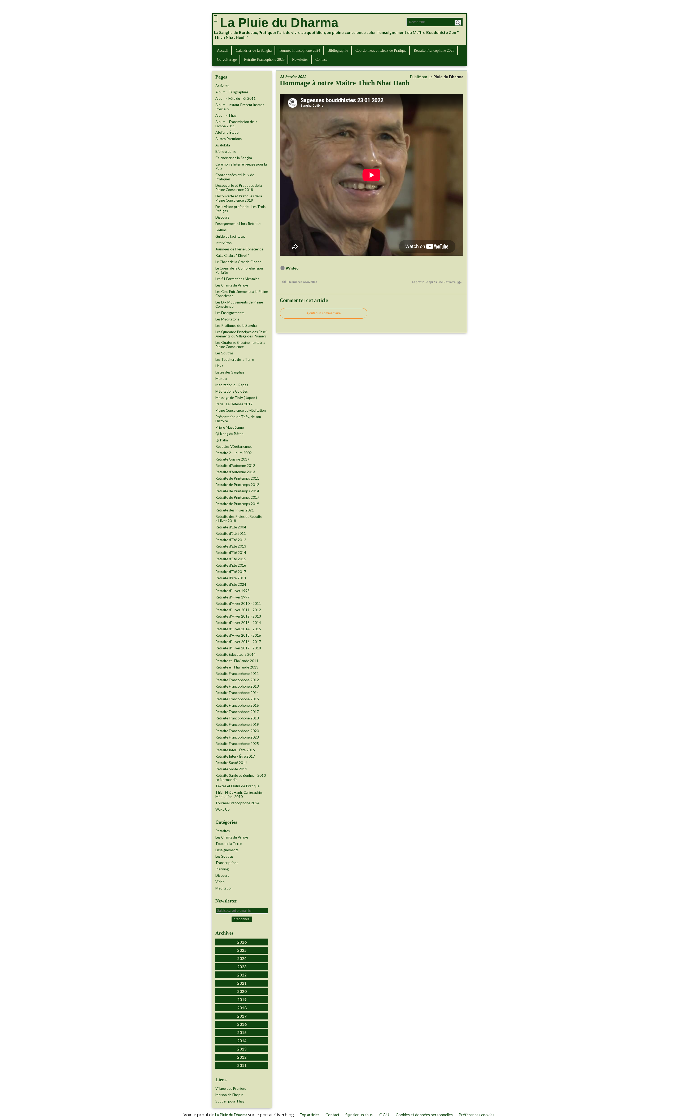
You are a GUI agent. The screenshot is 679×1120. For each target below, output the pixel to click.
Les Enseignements (229, 313)
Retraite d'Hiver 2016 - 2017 (238, 642)
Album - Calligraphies (231, 92)
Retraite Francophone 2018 (237, 718)
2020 (242, 991)
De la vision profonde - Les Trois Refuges (240, 209)
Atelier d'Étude (226, 132)
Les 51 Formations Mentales (237, 279)
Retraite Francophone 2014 (237, 693)
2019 (242, 999)
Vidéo (220, 882)
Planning (222, 869)
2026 (242, 942)
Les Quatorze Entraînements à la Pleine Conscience (240, 344)
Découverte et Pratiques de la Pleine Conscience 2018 (238, 187)
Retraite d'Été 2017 (230, 572)
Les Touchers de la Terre (234, 359)
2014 (242, 1040)
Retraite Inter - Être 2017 (235, 756)
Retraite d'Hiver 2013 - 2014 (238, 622)
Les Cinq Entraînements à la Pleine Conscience (241, 293)
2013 (242, 1049)
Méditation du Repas (231, 385)
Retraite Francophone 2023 (264, 60)
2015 (242, 1032)
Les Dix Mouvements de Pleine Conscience (239, 304)
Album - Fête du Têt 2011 (235, 98)
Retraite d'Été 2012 (230, 540)
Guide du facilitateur (231, 236)
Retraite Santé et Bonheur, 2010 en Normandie (240, 777)
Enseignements (226, 850)
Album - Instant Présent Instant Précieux (239, 107)
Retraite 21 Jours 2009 (233, 453)
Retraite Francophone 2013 (237, 686)
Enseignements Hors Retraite (237, 224)
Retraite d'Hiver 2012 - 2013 (238, 616)
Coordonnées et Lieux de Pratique (380, 51)
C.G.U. (384, 1115)
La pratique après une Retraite (434, 282)
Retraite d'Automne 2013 (235, 472)
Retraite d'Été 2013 (230, 546)
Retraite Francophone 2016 (237, 705)
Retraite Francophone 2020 (237, 731)
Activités (222, 86)
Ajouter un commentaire (323, 313)
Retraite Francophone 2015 (237, 699)
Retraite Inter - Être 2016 (235, 750)
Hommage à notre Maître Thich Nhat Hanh (344, 83)
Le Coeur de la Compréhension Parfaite (239, 270)
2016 (242, 1024)
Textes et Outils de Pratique (237, 786)
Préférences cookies (476, 1115)
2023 (242, 966)
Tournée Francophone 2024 (299, 51)
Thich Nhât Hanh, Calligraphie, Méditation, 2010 (239, 794)
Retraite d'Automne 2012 (235, 465)
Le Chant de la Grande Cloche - (239, 262)
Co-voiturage (227, 60)
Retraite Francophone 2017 (237, 712)
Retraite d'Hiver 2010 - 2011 (238, 603)
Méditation (224, 888)
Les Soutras (224, 353)
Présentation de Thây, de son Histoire (238, 419)
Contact (321, 60)
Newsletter (300, 60)
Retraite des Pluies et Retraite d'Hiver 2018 (238, 518)
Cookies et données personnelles (424, 1115)
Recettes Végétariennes (233, 446)
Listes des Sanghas (229, 372)
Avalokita (222, 145)
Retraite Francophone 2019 (237, 724)
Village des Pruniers (230, 1088)
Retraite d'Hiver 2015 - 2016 (238, 635)
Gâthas (221, 230)
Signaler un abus (359, 1115)
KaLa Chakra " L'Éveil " (232, 255)
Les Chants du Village (231, 285)
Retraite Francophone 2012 (237, 680)
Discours (222, 217)
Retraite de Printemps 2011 (237, 478)
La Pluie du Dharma (279, 23)
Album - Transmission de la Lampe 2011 (236, 124)
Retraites (222, 831)
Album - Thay (226, 115)
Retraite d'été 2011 (230, 533)
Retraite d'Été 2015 (230, 559)
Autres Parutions (228, 139)
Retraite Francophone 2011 (237, 673)
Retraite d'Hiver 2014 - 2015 (238, 629)
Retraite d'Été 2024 (230, 584)
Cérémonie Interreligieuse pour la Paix (241, 166)
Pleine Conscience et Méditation (240, 410)
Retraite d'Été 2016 (230, 565)
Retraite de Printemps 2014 (237, 491)
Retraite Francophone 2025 (434, 51)
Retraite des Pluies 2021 (234, 510)
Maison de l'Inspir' (229, 1095)
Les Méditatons (227, 319)
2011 (242, 1065)
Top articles (310, 1115)
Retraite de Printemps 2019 (237, 504)
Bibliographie (338, 51)
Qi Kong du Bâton (229, 434)
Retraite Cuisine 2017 (232, 459)
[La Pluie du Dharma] (215, 18)
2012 (242, 1057)
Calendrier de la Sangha (254, 51)
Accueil (222, 51)
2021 (242, 983)
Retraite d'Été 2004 (230, 527)
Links (219, 366)
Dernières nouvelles (302, 282)
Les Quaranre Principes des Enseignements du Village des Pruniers (241, 334)
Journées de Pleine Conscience (239, 249)
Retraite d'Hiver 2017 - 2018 (238, 648)
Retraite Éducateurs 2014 (235, 654)
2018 (242, 1007)
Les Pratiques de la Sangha (236, 325)
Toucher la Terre (228, 843)
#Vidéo (292, 268)
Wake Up (222, 809)
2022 (242, 975)
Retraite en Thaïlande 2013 (236, 667)
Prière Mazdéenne (229, 427)
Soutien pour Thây (230, 1101)
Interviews (223, 243)
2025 (242, 950)
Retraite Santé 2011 (231, 763)
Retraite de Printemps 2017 (237, 497)
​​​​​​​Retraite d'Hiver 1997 (232, 597)
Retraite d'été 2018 (230, 578)
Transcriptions (226, 863)
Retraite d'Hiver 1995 (232, 591)
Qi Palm (221, 440)
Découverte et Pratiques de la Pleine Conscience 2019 (238, 198)
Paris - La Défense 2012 (234, 404)
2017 (242, 1016)
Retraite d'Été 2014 (230, 552)
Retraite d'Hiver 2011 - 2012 (238, 610)
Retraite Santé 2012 (231, 769)
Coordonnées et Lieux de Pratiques (234, 177)
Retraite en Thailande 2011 (236, 661)
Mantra (221, 378)
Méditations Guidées (231, 391)
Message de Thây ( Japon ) (236, 398)
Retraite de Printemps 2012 (237, 485)
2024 (242, 958)
